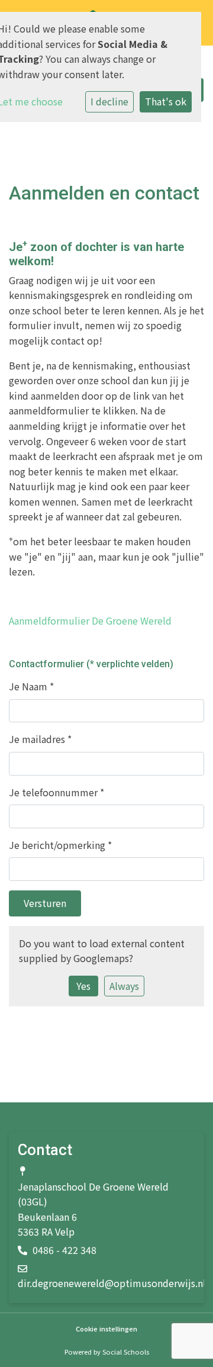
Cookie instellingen (106, 1329)
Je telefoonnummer (56, 792)
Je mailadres (40, 739)
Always (124, 986)
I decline (109, 101)
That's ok (165, 101)
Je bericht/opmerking (60, 845)
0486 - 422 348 (64, 1250)
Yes (83, 986)
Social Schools (125, 1351)
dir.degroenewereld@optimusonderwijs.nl (112, 1283)
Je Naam (31, 686)
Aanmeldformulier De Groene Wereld (90, 620)
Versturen (45, 903)
